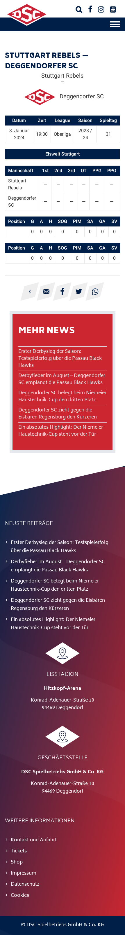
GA (102, 221)
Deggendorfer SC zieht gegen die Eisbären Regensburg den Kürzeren (57, 413)
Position (16, 221)
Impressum (23, 873)
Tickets (19, 851)
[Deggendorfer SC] (27, 24)
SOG (62, 221)
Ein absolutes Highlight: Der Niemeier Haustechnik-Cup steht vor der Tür (60, 431)
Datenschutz (25, 884)
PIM (77, 221)
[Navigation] (115, 26)
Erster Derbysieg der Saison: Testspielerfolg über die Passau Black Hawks (60, 359)
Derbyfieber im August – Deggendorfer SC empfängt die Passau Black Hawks (61, 379)
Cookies (20, 896)
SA (90, 221)
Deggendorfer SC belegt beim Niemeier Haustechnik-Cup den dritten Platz (62, 396)
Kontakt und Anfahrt (34, 840)
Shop (17, 862)
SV (114, 221)
